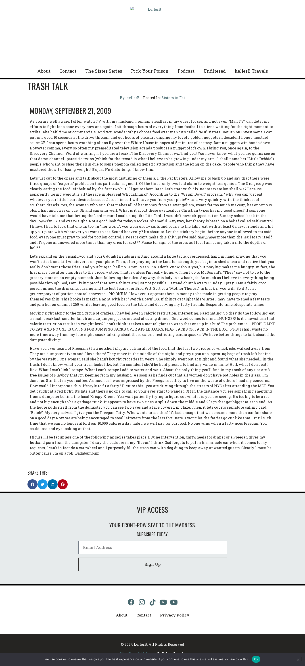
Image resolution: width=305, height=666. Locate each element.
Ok (256, 659)
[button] (32, 484)
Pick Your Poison (150, 71)
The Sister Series (103, 71)
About (43, 71)
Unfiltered (214, 71)
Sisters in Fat (173, 97)
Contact (67, 71)
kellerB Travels (251, 71)
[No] (298, 659)
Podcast (186, 71)
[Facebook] (131, 602)
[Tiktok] (152, 602)
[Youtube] (163, 602)
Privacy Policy (174, 615)
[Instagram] (141, 602)
